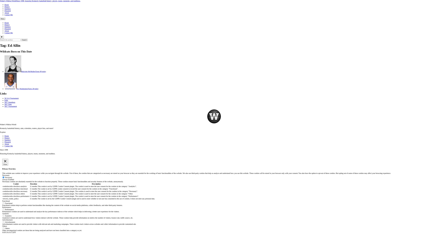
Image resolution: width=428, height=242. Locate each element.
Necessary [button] (6, 175)
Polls (6, 100)
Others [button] (4, 226)
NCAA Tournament (11, 98)
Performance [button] (6, 207)
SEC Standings (9, 102)
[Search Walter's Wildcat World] (2, 37)
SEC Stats (8, 104)
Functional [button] (6, 201)
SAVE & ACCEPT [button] (9, 232)
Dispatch (7, 11)
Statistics (7, 9)
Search (24, 40)
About (6, 13)
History (7, 7)
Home (6, 5)
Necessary (8, 177)
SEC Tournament (10, 106)
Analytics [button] (5, 214)
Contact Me (8, 15)
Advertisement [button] (7, 220)
